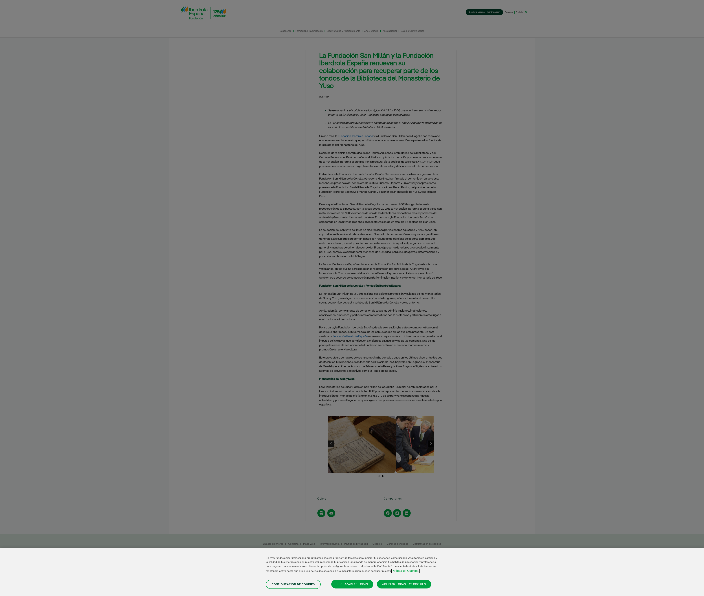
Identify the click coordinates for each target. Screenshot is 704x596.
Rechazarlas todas (352, 583)
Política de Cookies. (405, 571)
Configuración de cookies (293, 584)
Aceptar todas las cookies (404, 583)
